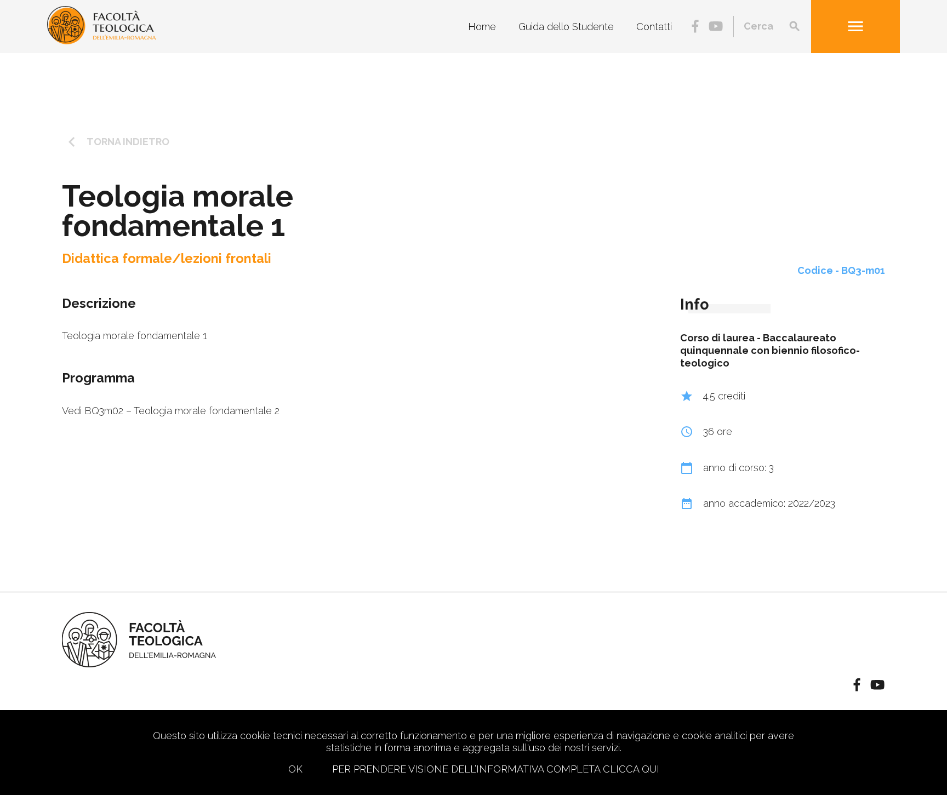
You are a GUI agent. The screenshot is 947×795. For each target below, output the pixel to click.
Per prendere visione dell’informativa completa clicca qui (495, 769)
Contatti (654, 26)
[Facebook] (695, 27)
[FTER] (101, 41)
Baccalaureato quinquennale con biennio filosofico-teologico (770, 350)
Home (482, 26)
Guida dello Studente (566, 26)
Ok (295, 769)
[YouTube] (716, 27)
